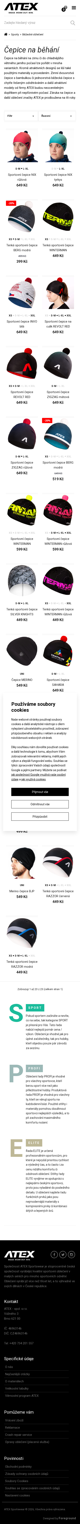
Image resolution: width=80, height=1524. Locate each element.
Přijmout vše (40, 792)
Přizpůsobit (40, 816)
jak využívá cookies (33, 779)
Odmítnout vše (40, 804)
